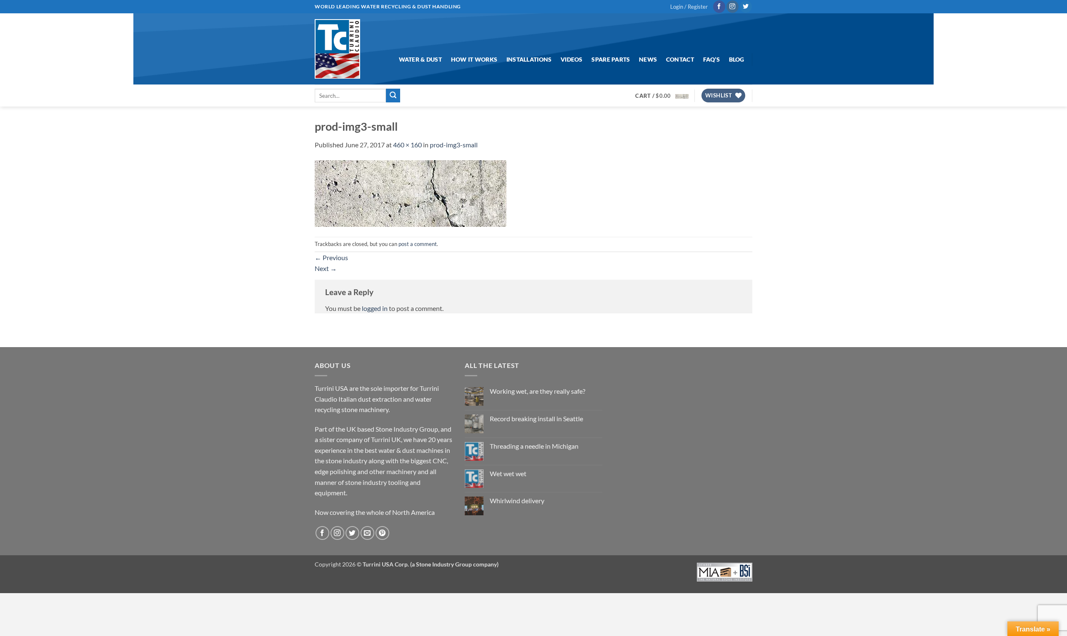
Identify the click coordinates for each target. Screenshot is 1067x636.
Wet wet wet (508, 473)
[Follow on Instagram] (732, 6)
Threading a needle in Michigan (534, 446)
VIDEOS (572, 59)
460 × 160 (407, 145)
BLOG (736, 59)
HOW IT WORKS (474, 59)
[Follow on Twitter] (746, 6)
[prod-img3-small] (410, 192)
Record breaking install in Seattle (536, 418)
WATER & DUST (420, 59)
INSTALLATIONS (529, 59)
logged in (375, 308)
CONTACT (680, 59)
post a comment (417, 244)
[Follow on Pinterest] (382, 533)
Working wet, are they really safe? (537, 391)
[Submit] (393, 96)
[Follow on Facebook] (719, 6)
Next (326, 268)
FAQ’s (711, 59)
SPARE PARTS (610, 59)
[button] (689, 6)
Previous (331, 257)
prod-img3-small (454, 145)
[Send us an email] (367, 533)
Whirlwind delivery (517, 500)
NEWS (648, 59)
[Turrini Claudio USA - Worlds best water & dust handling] (337, 49)
